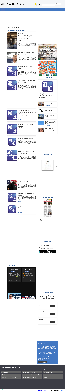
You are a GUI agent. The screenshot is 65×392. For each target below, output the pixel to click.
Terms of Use (25, 381)
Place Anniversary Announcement (31, 374)
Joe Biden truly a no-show (25, 138)
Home (8, 27)
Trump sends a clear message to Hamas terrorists (27, 111)
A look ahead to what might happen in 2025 (26, 81)
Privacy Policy (31, 381)
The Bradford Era (10, 381)
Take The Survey (42, 362)
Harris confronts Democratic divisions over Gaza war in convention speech (26, 151)
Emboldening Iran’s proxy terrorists (26, 125)
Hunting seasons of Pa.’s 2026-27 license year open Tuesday (50, 122)
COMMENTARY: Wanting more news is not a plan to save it (50, 130)
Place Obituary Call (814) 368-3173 (31, 377)
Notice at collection (42, 390)
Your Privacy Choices (55, 390)
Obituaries (42, 311)
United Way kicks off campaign (49, 116)
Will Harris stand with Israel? (26, 193)
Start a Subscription (48, 372)
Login (58, 6)
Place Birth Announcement (29, 372)
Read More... (20, 47)
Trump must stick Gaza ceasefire (25, 67)
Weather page (37, 4)
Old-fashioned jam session (50, 103)
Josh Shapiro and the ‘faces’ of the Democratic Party (26, 53)
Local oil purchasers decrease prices (49, 109)
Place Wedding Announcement (8, 377)
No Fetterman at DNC (24, 181)
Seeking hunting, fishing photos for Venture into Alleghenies (45, 95)
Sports (41, 319)
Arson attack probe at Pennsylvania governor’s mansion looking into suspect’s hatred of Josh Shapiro (25, 37)
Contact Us (46, 377)
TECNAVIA (62, 381)
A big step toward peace (25, 206)
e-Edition (46, 374)
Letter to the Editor (5, 374)
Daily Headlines (43, 304)
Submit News (4, 372)
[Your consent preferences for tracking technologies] (2, 390)
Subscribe (57, 3)
